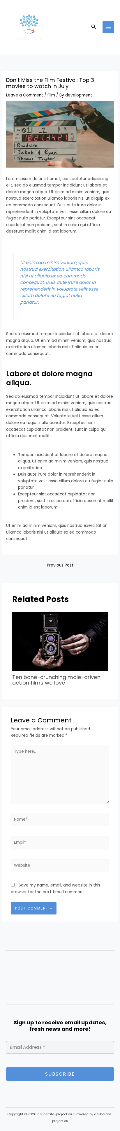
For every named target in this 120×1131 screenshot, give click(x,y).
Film (51, 95)
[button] (93, 27)
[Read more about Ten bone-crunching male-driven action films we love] (60, 641)
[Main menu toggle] (108, 27)
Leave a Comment (24, 95)
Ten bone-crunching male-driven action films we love (56, 679)
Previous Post (60, 565)
